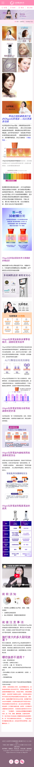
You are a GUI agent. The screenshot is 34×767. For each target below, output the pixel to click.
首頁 (17, 21)
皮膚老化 (22, 21)
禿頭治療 (22, 748)
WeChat (22, 761)
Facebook (11, 761)
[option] (17, 15)
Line (16, 761)
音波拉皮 (16, 748)
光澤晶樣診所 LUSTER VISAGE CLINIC (17, 3)
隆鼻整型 (29, 748)
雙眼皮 (11, 748)
